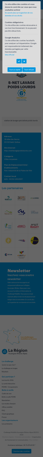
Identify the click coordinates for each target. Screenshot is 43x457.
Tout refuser (29, 69)
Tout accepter (15, 69)
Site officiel (9, 54)
